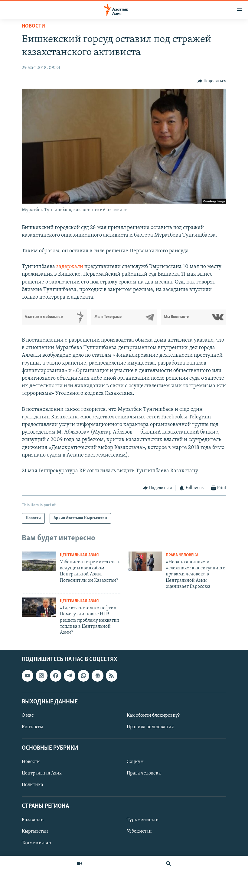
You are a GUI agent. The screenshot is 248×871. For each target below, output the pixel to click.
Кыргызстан (35, 831)
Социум (135, 761)
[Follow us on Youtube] (27, 675)
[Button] (212, 81)
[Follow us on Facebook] (55, 675)
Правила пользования (150, 727)
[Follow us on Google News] (97, 675)
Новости (33, 26)
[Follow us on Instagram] (41, 675)
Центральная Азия (79, 555)
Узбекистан (139, 831)
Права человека (182, 555)
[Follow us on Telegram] (69, 675)
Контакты (32, 727)
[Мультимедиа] (79, 863)
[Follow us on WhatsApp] (83, 675)
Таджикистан (36, 842)
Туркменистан (143, 819)
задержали (70, 267)
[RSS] (111, 675)
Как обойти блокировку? (153, 715)
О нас (28, 715)
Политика (32, 784)
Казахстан (33, 819)
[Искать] (168, 863)
